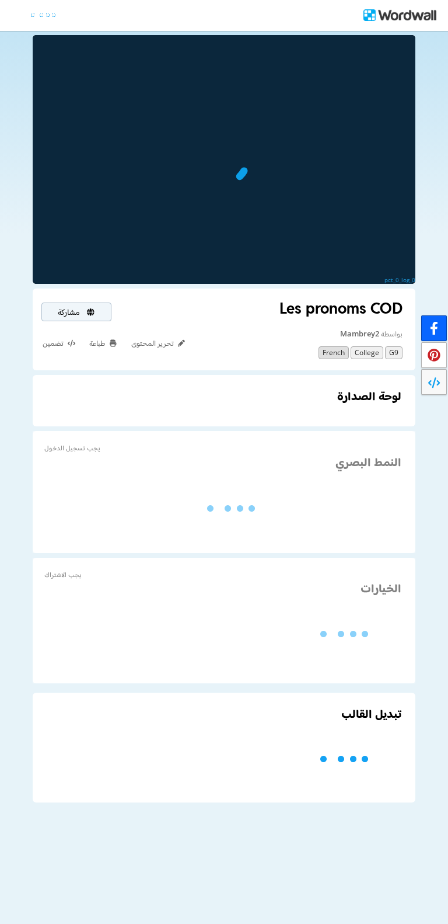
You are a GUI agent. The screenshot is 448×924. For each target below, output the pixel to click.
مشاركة (70, 311)
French (334, 352)
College (367, 352)
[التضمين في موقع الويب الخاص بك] (434, 382)
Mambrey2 (359, 333)
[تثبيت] (434, 355)
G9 (393, 352)
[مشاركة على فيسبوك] (434, 328)
